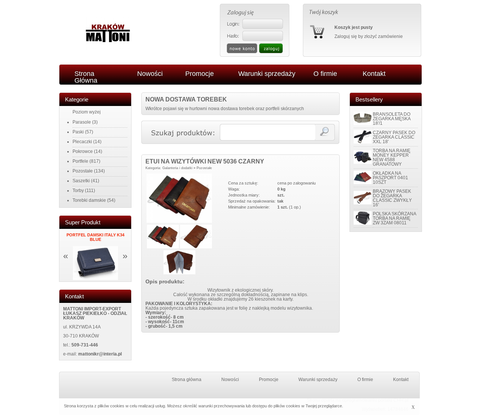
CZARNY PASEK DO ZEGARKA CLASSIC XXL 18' (394, 137)
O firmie (365, 379)
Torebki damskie (89, 200)
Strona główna (186, 379)
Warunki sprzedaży (317, 379)
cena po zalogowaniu (296, 183)
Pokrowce (83, 151)
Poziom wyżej (87, 112)
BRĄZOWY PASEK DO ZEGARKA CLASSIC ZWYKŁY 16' (392, 198)
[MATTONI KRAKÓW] (107, 48)
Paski (78, 132)
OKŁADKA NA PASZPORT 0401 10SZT (390, 178)
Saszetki (81, 180)
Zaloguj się (345, 36)
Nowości (230, 379)
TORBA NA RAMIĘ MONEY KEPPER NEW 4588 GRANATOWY (391, 157)
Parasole (82, 122)
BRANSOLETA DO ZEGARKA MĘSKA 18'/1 (391, 119)
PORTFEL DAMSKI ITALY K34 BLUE (95, 237)
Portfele (80, 161)
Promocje (268, 379)
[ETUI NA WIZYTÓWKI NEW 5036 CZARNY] (179, 221)
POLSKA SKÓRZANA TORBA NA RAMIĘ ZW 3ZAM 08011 (394, 218)
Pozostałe (83, 171)
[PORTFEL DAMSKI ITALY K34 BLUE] (95, 278)
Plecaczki (82, 141)
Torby (78, 190)
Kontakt (400, 379)
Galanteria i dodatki (177, 168)
